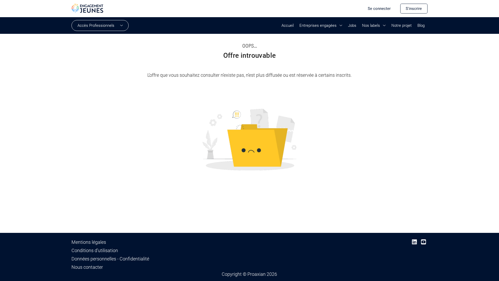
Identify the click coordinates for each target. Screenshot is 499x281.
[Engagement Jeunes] (87, 7)
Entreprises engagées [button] (318, 25)
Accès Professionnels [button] (95, 25)
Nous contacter (87, 267)
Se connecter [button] (379, 8)
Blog (421, 25)
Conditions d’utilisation (94, 250)
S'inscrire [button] (414, 8)
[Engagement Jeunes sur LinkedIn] (414, 242)
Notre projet (401, 25)
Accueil (287, 25)
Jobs (352, 25)
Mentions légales (88, 242)
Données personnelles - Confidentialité (110, 258)
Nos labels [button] (371, 25)
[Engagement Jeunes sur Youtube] (423, 242)
